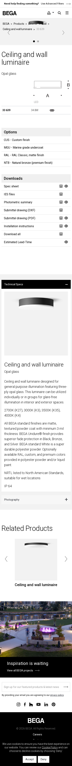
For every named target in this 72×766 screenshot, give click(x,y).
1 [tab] (34, 41)
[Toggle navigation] (67, 13)
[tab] (36, 284)
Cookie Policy (50, 747)
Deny (44, 759)
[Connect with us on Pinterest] (53, 704)
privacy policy (57, 695)
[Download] (61, 186)
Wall (44, 23)
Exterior (32, 23)
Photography (11, 499)
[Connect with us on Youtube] (38, 704)
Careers (37, 734)
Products (19, 23)
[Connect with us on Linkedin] (46, 704)
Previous (8, 32)
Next (63, 32)
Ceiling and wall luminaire (17, 29)
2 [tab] (38, 41)
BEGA (6, 23)
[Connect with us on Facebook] (25, 704)
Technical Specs (13, 284)
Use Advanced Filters (52, 3)
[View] (66, 186)
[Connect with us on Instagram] (18, 704)
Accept (29, 759)
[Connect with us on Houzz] (31, 704)
